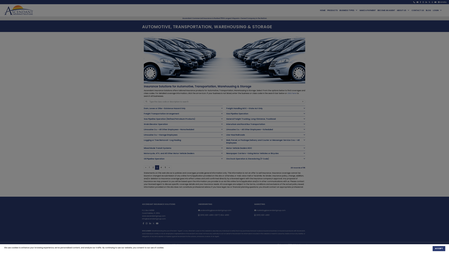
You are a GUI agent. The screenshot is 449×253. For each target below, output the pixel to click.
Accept (439, 248)
